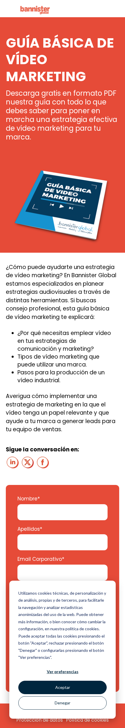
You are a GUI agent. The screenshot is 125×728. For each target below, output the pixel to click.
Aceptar (62, 687)
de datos (53, 720)
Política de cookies (87, 720)
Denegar (62, 702)
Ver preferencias (62, 671)
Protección (29, 720)
